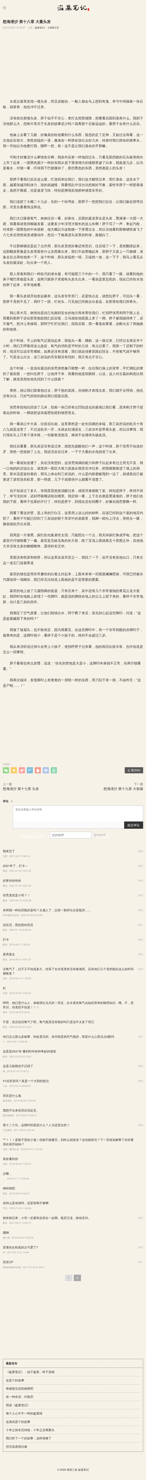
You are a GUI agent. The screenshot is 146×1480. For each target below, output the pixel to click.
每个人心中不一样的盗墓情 (24, 1413)
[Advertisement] (73, 63)
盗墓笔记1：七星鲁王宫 (47, 27)
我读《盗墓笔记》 (18, 1405)
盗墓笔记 (83, 1469)
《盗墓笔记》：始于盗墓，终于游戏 (30, 1372)
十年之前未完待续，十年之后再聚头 (30, 1430)
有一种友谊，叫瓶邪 (19, 1396)
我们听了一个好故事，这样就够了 (29, 1438)
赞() (134, 770)
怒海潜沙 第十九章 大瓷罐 (123, 788)
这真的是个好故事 (18, 1421)
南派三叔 (72, 1469)
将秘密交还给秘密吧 (19, 1388)
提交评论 (133, 825)
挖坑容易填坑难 (16, 1446)
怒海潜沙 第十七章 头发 (21, 788)
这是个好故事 (15, 1380)
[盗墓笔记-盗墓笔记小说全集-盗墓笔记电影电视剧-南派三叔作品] (73, 7)
